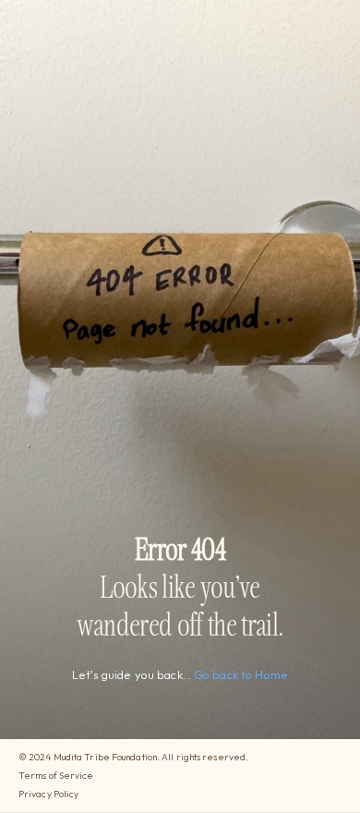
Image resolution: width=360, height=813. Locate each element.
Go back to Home (241, 674)
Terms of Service (56, 776)
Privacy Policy (48, 794)
